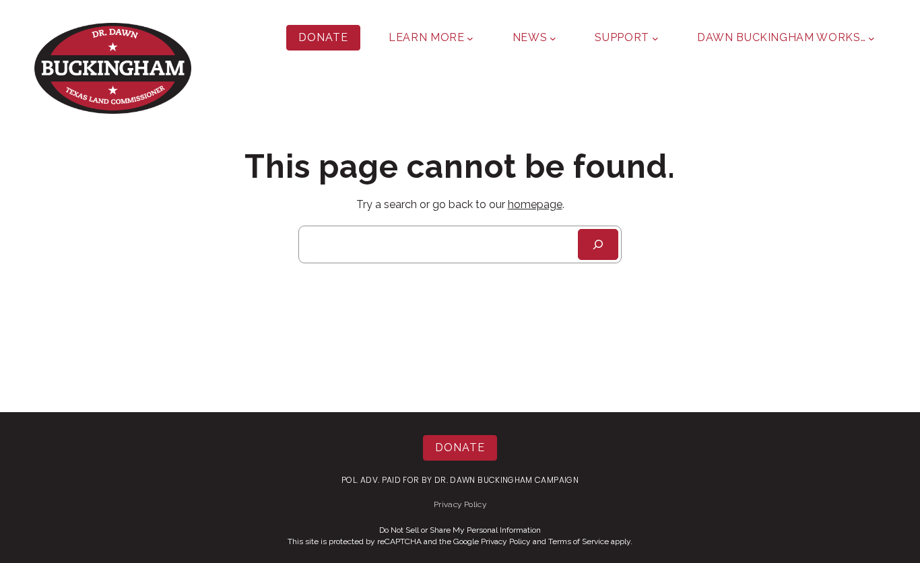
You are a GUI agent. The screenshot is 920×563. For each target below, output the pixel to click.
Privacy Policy (460, 504)
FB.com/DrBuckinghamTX (820, 111)
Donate (323, 37)
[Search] (598, 244)
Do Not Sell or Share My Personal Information (460, 530)
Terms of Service (578, 541)
